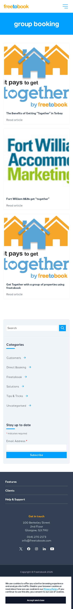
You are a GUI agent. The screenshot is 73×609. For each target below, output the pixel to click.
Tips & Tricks (14, 396)
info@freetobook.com (36, 540)
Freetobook (14, 377)
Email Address (16, 441)
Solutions (12, 386)
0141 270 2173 (36, 536)
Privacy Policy (51, 589)
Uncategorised (16, 405)
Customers (13, 358)
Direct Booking (16, 367)
